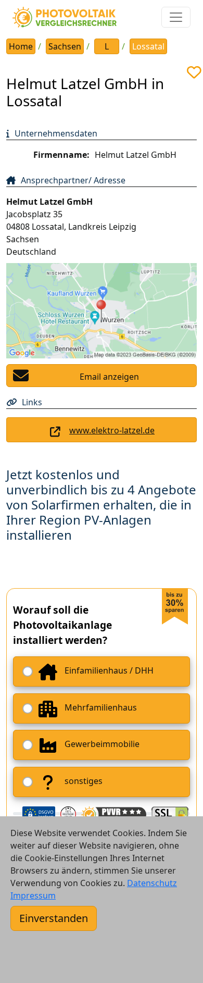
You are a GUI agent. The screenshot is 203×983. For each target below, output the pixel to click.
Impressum (33, 895)
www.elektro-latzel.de (112, 430)
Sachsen (64, 46)
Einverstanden (53, 918)
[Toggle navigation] (176, 17)
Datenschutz (152, 883)
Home (21, 46)
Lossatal (148, 46)
